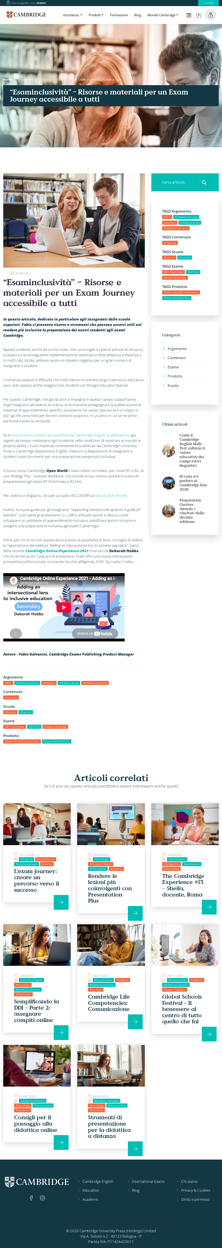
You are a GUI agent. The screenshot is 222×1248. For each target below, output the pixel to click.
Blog (137, 15)
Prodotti (95, 15)
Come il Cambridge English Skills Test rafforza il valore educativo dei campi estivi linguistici (192, 450)
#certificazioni (177, 859)
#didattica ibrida (68, 683)
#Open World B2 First (57, 741)
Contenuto (177, 357)
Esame (173, 366)
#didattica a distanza (95, 683)
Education (91, 1190)
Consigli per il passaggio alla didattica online (35, 1123)
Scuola (173, 385)
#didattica (49, 683)
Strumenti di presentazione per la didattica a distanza (109, 1126)
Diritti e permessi (195, 1199)
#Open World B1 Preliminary (22, 741)
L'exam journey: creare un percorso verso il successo (36, 880)
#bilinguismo (171, 864)
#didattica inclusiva (27, 683)
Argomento (177, 348)
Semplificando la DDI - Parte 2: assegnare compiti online (36, 1010)
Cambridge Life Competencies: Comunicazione (109, 1002)
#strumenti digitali (100, 864)
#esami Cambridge (55, 727)
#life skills (96, 989)
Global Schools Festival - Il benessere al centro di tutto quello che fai (182, 1008)
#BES (8, 683)
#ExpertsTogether (174, 989)
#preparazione (45, 859)
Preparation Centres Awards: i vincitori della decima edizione (192, 511)
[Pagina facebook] (32, 1197)
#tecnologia (101, 859)
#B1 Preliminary (14, 727)
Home (7, 79)
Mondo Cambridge (161, 15)
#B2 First (34, 727)
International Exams (148, 1181)
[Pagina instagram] (42, 1197)
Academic (90, 1199)
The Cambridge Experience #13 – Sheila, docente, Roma (183, 885)
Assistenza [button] (71, 15)
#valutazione (23, 994)
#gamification (192, 864)
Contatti (209, 3)
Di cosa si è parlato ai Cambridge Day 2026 (193, 482)
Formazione (119, 15)
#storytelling (171, 869)
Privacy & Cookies (195, 1190)
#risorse (47, 864)
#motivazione (98, 869)
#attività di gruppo (26, 864)
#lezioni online (103, 980)
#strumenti (22, 1110)
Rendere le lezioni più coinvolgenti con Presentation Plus (110, 888)
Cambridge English (98, 1181)
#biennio (10, 712)
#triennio (25, 712)
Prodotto (175, 376)
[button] (210, 14)
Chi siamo (189, 1181)
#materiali (11, 697)
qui (64, 515)
